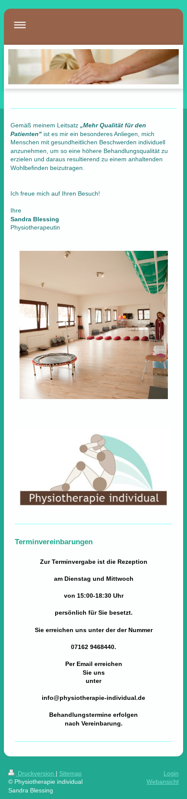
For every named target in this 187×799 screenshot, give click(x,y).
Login (171, 773)
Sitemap (70, 773)
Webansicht (163, 781)
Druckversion (36, 773)
